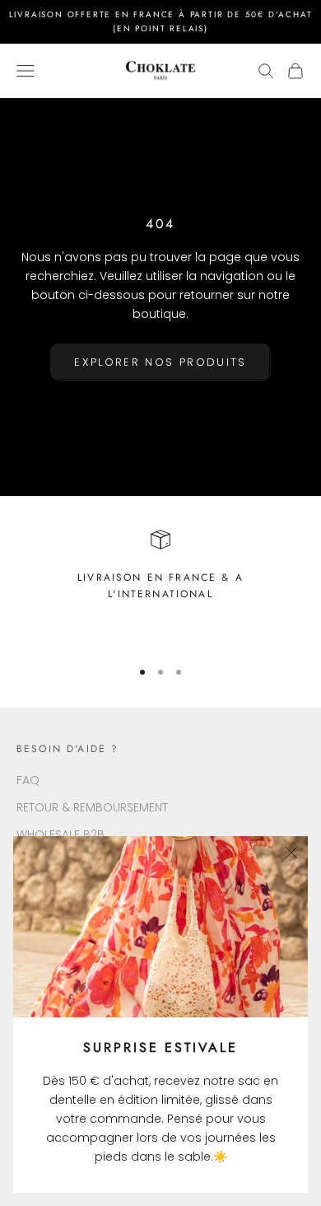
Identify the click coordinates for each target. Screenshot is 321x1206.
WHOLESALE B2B (60, 834)
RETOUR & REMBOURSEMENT (92, 807)
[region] (160, 587)
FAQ (28, 780)
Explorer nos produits (160, 362)
